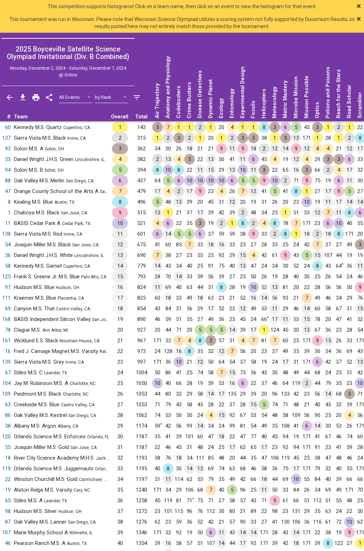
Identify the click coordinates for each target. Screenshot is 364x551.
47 (8, 191)
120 (6, 436)
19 (8, 490)
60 (8, 127)
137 (6, 138)
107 (6, 532)
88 (8, 180)
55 (8, 447)
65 (8, 500)
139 (6, 362)
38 (8, 426)
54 (8, 244)
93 (8, 148)
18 (8, 458)
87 (8, 522)
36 (8, 255)
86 (8, 415)
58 (8, 266)
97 (8, 287)
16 (8, 351)
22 (8, 479)
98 (8, 511)
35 (8, 159)
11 (8, 223)
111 (6, 298)
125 (6, 276)
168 (6, 319)
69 (8, 308)
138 (6, 234)
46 (8, 543)
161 (6, 340)
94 (8, 170)
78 (8, 330)
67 (8, 372)
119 (6, 468)
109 (6, 394)
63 (8, 404)
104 (6, 383)
